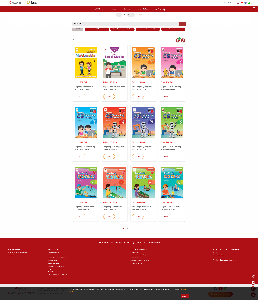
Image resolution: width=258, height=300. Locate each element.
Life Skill (215, 252)
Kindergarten (11, 255)
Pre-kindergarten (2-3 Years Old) (17, 252)
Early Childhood (13, 249)
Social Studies (52, 272)
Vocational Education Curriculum (226, 249)
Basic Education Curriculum (122, 29)
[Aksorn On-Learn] (253, 282)
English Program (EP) (148, 29)
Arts (49, 269)
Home (119, 15)
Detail (80, 96)
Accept (184, 296)
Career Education (218, 255)
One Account (228, 2)
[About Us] (253, 276)
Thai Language (52, 260)
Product (130, 15)
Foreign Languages (54, 263)
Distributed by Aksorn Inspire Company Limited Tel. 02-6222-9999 (129, 243)
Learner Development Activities (58, 258)
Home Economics (53, 252)
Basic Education (54, 249)
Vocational (173, 29)
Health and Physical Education (57, 275)
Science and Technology (56, 266)
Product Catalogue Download (224, 260)
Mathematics (52, 255)
